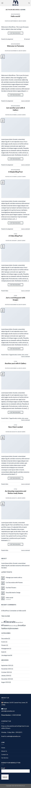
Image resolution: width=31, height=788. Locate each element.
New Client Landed (15, 427)
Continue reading (15, 33)
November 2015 (6, 669)
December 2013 (6, 679)
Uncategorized (15, 14)
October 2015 (5, 672)
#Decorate (9, 621)
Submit (5, 777)
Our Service (4, 758)
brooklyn (15, 354)
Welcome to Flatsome (15, 46)
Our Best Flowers (11, 587)
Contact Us (4, 754)
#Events (21, 622)
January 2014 (5, 675)
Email (3, 768)
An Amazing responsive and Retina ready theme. (15, 492)
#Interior (11, 625)
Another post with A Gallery (15, 363)
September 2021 (6, 665)
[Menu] (2, 3)
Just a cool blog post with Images (15, 299)
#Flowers (5, 625)
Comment (27, 39)
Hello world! (15, 16)
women (26, 354)
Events (3, 642)
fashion (19, 354)
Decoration (4, 638)
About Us (4, 751)
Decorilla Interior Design (13, 592)
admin (22, 9)
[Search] (29, 3)
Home (3, 747)
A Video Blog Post (15, 236)
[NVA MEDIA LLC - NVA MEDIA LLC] (15, 3)
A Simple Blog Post (15, 172)
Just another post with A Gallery (15, 109)
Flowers (3, 645)
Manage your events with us (14, 577)
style (23, 354)
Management (5, 648)
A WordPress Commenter (9, 610)
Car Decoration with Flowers (14, 582)
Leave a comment (25, 101)
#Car (2, 622)
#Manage (16, 625)
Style (15, 233)
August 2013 (5, 682)
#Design (17, 622)
